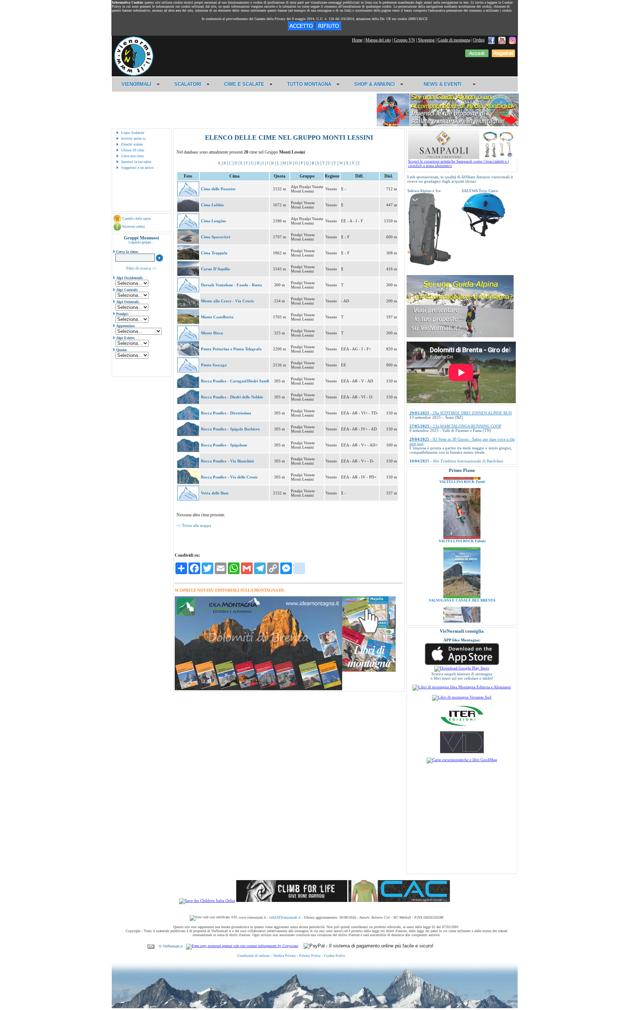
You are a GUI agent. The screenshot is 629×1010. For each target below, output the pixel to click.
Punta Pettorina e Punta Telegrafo (231, 349)
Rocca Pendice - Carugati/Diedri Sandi (235, 381)
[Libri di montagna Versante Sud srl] (461, 697)
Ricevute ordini (133, 226)
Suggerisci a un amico (137, 168)
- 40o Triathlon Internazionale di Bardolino (456, 437)
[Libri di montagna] (369, 670)
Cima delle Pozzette (218, 189)
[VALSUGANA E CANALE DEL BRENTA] (461, 566)
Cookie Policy (334, 956)
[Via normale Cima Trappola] (188, 258)
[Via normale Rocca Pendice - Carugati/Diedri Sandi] (188, 386)
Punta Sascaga (214, 365)
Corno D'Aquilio (215, 269)
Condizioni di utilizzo (253, 956)
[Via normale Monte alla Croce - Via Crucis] (188, 306)
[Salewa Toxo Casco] (483, 235)
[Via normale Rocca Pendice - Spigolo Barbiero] (188, 434)
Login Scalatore (132, 133)
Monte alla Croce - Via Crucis (227, 301)
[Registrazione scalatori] (503, 55)
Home (357, 40)
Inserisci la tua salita (136, 162)
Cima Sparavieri (215, 237)
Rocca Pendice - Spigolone (224, 445)
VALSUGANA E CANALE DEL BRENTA (461, 570)
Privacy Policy (310, 956)
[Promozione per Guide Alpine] (448, 125)
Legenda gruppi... (141, 242)
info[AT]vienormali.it (285, 917)
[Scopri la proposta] (460, 336)
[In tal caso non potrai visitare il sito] (328, 29)
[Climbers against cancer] (399, 900)
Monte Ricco (212, 333)
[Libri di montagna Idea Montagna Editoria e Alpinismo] (461, 687)
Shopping (426, 40)
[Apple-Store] (462, 664)
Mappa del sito (378, 40)
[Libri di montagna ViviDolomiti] (462, 751)
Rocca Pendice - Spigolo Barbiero (230, 429)
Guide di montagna (454, 40)
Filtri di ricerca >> (141, 268)
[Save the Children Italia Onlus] (207, 900)
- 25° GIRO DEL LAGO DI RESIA (449, 450)
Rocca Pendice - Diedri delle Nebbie (232, 397)
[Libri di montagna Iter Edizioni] (462, 725)
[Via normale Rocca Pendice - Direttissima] (188, 418)
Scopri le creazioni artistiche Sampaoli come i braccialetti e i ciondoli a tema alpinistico (458, 163)
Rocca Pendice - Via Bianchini (227, 461)
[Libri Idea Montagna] (258, 689)
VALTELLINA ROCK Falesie (461, 510)
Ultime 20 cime (132, 150)
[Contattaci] (150, 946)
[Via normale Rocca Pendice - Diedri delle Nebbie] (188, 402)
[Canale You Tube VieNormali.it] (502, 40)
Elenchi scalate (132, 144)
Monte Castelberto (217, 317)
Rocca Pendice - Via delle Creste (229, 477)
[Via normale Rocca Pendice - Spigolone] (188, 450)
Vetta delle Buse (215, 493)
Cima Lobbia (212, 205)
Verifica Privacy (284, 956)
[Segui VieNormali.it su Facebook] (491, 40)
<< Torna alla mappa (194, 525)
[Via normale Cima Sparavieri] (188, 242)
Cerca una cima (132, 156)
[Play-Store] (461, 668)
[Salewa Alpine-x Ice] (429, 264)
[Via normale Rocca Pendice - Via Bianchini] (188, 466)
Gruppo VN (404, 40)
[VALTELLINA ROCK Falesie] (461, 507)
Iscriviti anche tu (133, 138)
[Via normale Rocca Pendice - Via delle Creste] (188, 482)
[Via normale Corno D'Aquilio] (188, 274)
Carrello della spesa (136, 218)
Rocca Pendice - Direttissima (226, 413)
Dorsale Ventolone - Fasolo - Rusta (231, 285)
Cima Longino (213, 221)
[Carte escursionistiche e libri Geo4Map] (462, 760)
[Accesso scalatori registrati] (476, 55)
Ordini (478, 40)
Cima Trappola (214, 253)
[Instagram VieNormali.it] (512, 40)
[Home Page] (134, 74)
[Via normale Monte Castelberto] (188, 322)
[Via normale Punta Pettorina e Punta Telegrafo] (188, 354)
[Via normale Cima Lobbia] (188, 210)
